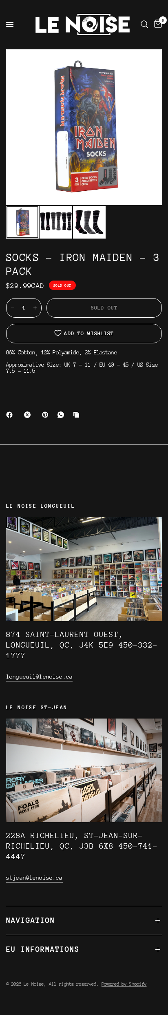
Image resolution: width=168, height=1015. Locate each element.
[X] (29, 415)
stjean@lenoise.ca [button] (34, 877)
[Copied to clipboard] (78, 415)
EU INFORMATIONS (43, 949)
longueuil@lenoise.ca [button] (39, 676)
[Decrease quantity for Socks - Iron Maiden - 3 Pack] (13, 308)
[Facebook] (11, 415)
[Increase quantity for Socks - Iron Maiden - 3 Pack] (35, 308)
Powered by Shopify (124, 984)
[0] (156, 24)
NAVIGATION (30, 920)
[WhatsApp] (62, 415)
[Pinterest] (47, 415)
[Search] (144, 24)
